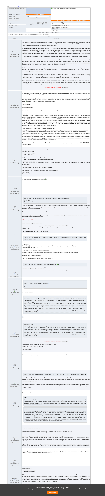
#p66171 (26, 237)
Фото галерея (11, 29)
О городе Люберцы (12, 16)
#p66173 (26, 264)
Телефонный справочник (14, 20)
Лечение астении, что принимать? (60, 27)
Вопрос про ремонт (57, 23)
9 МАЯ (54, 30)
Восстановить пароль (42, 17)
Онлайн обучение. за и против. (59, 25)
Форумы (10, 34)
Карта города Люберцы (13, 25)
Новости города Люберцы (14, 14)
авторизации (65, 87)
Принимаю (52, 492)
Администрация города (14, 18)
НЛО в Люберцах (56, 22)
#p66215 (26, 374)
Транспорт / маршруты (13, 21)
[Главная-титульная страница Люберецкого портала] (17, 11)
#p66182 (26, 324)
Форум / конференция (13, 30)
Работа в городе (12, 23)
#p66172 (26, 198)
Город (15, 34)
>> (51, 36)
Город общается (22, 34)
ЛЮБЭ (54, 28)
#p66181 (26, 282)
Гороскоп (11, 27)
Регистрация (33, 17)
